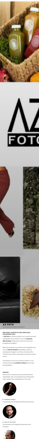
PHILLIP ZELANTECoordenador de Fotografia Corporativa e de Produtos (17, 424)
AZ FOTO (8, 324)
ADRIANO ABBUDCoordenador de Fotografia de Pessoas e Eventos (18, 401)
